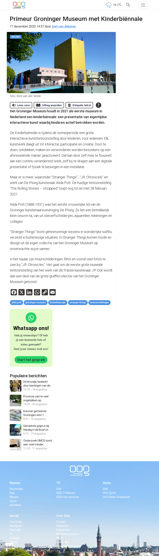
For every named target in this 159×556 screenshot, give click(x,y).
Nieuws (15, 483)
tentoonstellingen (99, 302)
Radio (107, 483)
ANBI (59, 538)
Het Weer (15, 505)
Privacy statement (67, 546)
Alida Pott (16, 302)
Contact (61, 521)
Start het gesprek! (31, 360)
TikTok (14, 542)
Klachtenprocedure (68, 533)
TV (58, 483)
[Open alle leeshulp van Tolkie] (98, 105)
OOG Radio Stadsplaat (116, 496)
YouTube (15, 529)
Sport (13, 501)
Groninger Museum (35, 302)
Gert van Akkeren (64, 26)
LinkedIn (15, 538)
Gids (58, 488)
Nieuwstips (16, 488)
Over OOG (63, 516)
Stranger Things (78, 302)
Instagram (16, 525)
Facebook (16, 521)
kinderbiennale (58, 302)
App (12, 492)
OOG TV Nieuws (65, 492)
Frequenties (63, 529)
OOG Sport (109, 492)
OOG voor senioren (67, 496)
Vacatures (62, 525)
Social (14, 516)
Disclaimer (62, 542)
